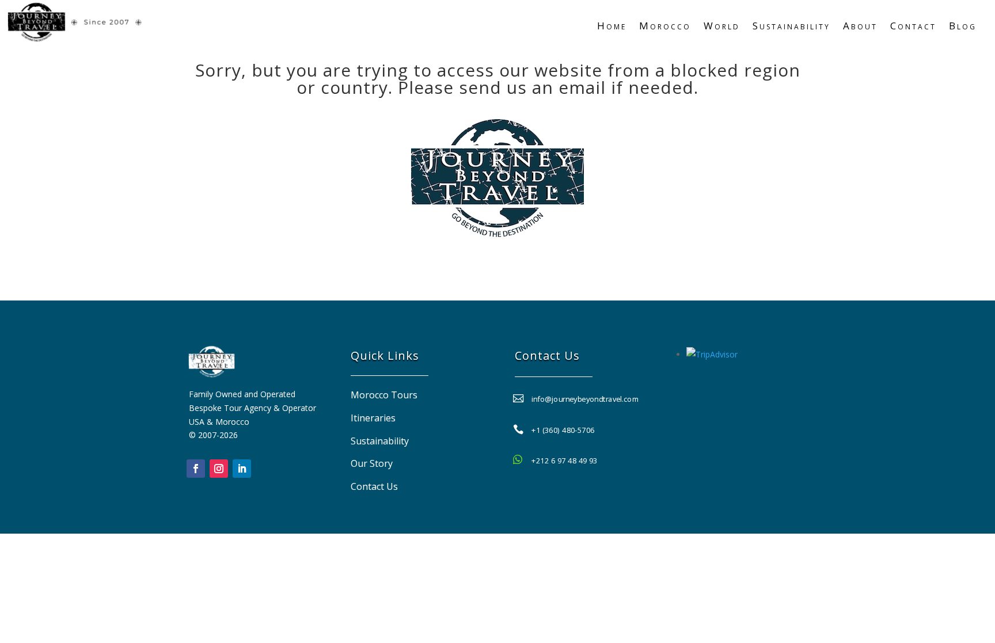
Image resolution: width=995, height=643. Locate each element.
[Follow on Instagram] (219, 468)
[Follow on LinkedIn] (242, 468)
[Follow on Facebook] (196, 468)
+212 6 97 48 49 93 (564, 460)
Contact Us (374, 486)
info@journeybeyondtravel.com (585, 399)
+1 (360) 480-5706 (562, 430)
